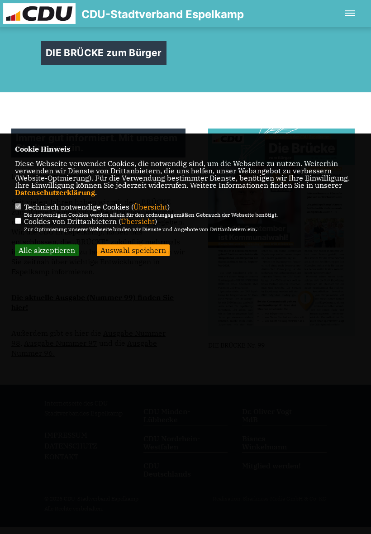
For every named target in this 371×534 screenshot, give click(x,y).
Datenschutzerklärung (55, 192)
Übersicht (150, 206)
